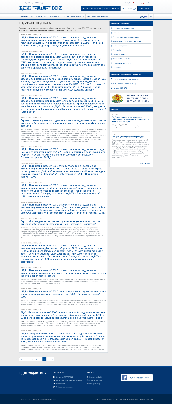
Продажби (117, 50)
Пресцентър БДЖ (95, 377)
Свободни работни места (64, 387)
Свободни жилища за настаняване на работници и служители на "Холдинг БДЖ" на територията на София (130, 119)
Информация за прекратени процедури (128, 136)
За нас (150, 3)
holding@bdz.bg (94, 384)
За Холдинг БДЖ (38, 16)
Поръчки (116, 33)
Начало (24, 16)
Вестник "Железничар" (72, 16)
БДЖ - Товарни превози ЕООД (124, 83)
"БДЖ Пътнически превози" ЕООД (106, 399)
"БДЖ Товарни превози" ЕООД (128, 399)
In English (128, 3)
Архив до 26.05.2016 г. (121, 58)
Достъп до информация (97, 16)
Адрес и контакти (95, 380)
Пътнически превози (92, 9)
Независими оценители (122, 63)
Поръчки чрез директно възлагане (126, 37)
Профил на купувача (140, 3)
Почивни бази (145, 9)
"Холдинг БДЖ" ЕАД (35, 3)
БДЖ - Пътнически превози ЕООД (126, 79)
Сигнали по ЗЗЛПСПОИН (64, 377)
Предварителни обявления (123, 28)
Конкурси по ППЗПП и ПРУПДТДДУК (127, 41)
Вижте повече (145, 163)
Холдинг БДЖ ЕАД (120, 88)
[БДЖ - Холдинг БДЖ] (40, 8)
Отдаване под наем (120, 54)
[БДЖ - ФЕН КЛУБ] (143, 16)
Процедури (117, 67)
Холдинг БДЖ (130, 9)
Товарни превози (111, 9)
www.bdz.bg (23, 3)
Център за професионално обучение (69, 380)
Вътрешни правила (120, 45)
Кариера (54, 16)
